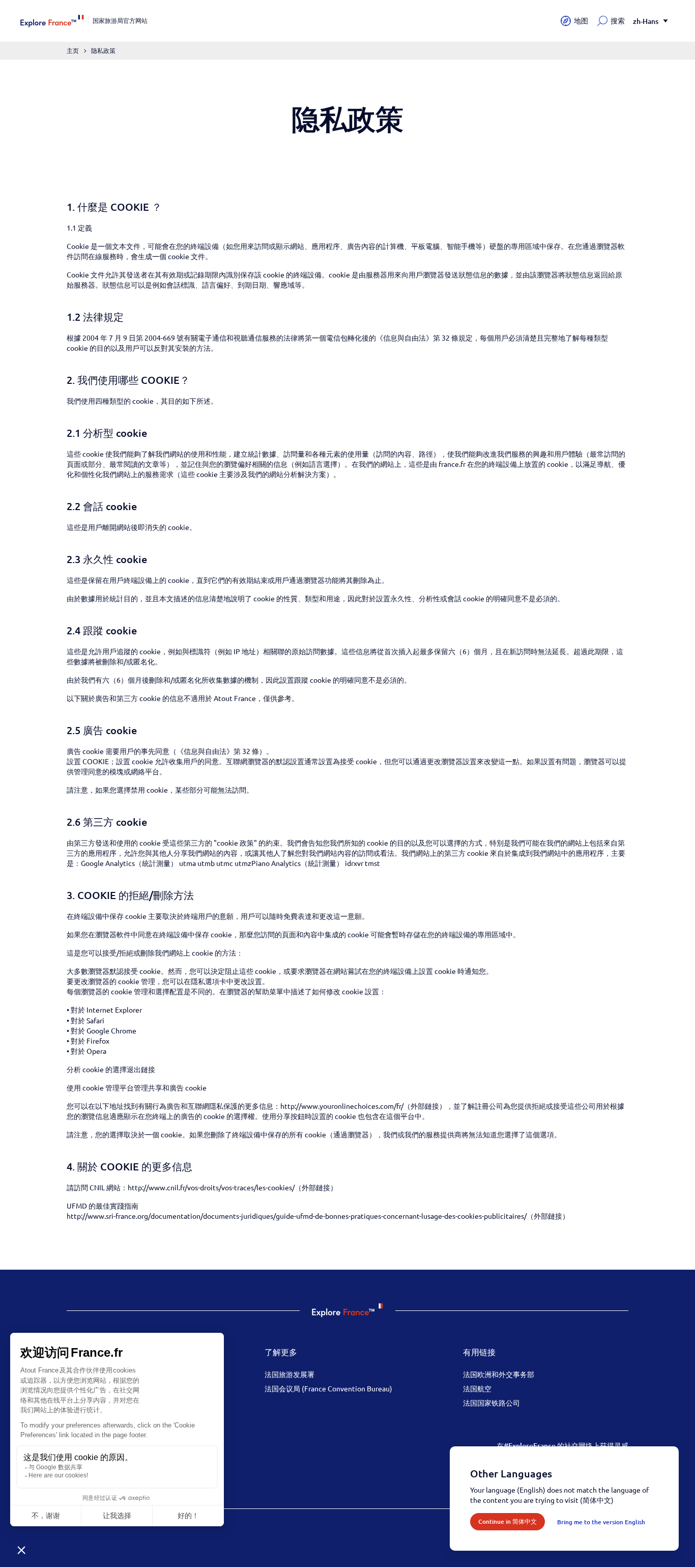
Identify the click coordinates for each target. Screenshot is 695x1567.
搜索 (618, 20)
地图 (581, 20)
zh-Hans (645, 21)
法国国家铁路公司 (491, 1402)
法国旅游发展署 (289, 1374)
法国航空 (477, 1388)
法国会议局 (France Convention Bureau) (328, 1388)
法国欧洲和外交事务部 (498, 1374)
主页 (73, 50)
